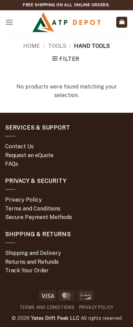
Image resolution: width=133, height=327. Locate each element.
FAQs (11, 164)
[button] (9, 22)
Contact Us (19, 146)
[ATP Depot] (66, 22)
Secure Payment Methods (38, 217)
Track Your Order (27, 270)
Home (31, 46)
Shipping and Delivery (33, 253)
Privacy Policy (23, 199)
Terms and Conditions (32, 208)
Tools (57, 46)
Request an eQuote (29, 155)
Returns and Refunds (32, 262)
